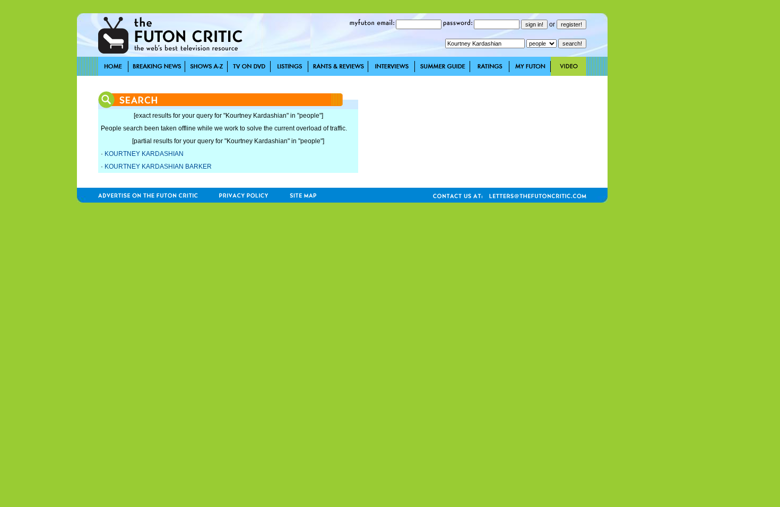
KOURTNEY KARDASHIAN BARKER (158, 166)
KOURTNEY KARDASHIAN (144, 154)
